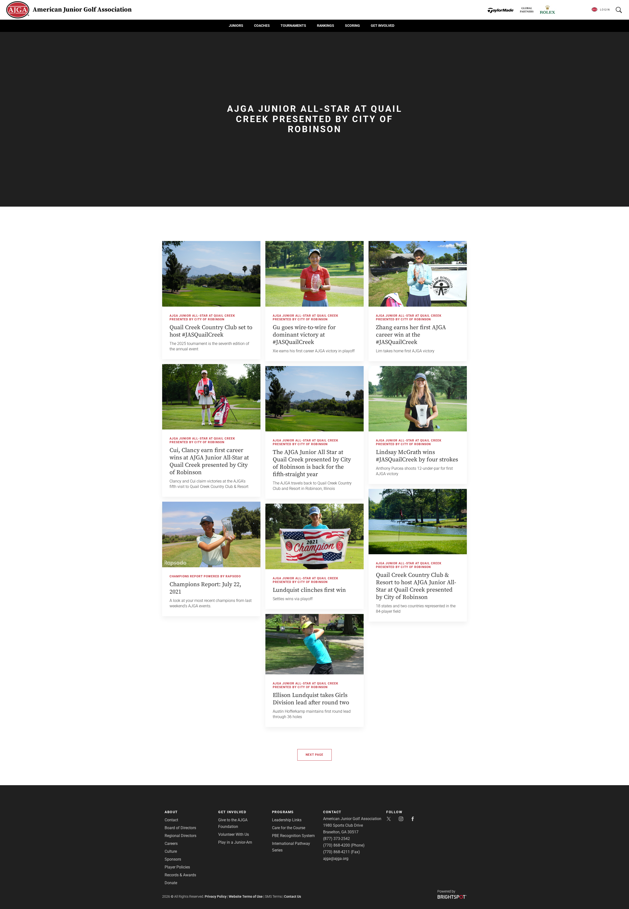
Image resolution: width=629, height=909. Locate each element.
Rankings (325, 26)
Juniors (236, 26)
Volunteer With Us (233, 834)
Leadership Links (286, 820)
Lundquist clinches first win (309, 590)
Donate (171, 883)
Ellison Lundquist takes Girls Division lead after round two (311, 699)
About (171, 812)
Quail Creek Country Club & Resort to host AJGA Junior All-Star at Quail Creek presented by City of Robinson (416, 586)
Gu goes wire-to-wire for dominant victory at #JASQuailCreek (304, 335)
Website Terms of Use (246, 896)
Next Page (314, 754)
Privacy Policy (216, 896)
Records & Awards (180, 875)
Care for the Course (288, 827)
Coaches (262, 26)
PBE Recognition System (293, 835)
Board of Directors (180, 827)
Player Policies (177, 867)
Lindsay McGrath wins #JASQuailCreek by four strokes (417, 456)
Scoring (352, 26)
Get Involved (382, 26)
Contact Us (292, 896)
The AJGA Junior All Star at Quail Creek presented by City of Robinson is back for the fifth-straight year (312, 463)
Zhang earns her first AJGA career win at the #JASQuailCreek (411, 335)
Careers (171, 843)
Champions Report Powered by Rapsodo (205, 576)
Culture (171, 851)
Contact (171, 820)
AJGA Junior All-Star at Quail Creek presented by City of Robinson (202, 317)
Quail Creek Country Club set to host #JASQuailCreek (211, 331)
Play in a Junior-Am (235, 842)
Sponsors (173, 859)
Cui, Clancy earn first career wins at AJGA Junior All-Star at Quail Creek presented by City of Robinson (209, 461)
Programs (283, 812)
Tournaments (293, 26)
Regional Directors (180, 835)
